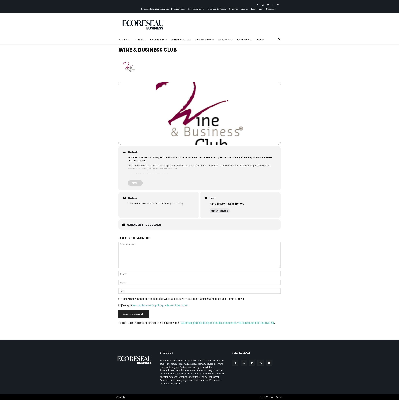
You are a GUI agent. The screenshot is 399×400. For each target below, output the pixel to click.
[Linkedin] (267, 4)
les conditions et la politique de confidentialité (159, 305)
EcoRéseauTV (257, 9)
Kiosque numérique (196, 9)
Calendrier (135, 224)
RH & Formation (203, 39)
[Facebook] (257, 4)
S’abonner (270, 9)
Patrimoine (243, 39)
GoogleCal (153, 224)
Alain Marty (153, 157)
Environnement (179, 39)
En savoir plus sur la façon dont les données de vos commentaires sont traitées (227, 322)
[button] (279, 40)
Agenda (244, 9)
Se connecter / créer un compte (155, 9)
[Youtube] (278, 4)
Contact (279, 397)
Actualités (123, 39)
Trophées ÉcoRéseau (217, 9)
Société (139, 39)
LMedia (121, 397)
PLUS (258, 39)
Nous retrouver (178, 9)
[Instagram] (262, 4)
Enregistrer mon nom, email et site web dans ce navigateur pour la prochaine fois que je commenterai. (183, 298)
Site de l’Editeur (266, 397)
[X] (273, 4)
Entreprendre (157, 39)
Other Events (218, 210)
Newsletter (233, 9)
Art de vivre (224, 39)
